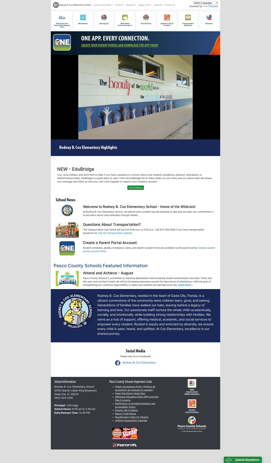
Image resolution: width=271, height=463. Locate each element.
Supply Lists (144, 5)
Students (130, 5)
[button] (243, 459)
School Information (102, 5)
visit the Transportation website (115, 233)
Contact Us (170, 5)
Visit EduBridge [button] (136, 187)
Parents (118, 5)
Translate (213, 6)
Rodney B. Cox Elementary (139, 362)
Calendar (158, 5)
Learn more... (185, 284)
